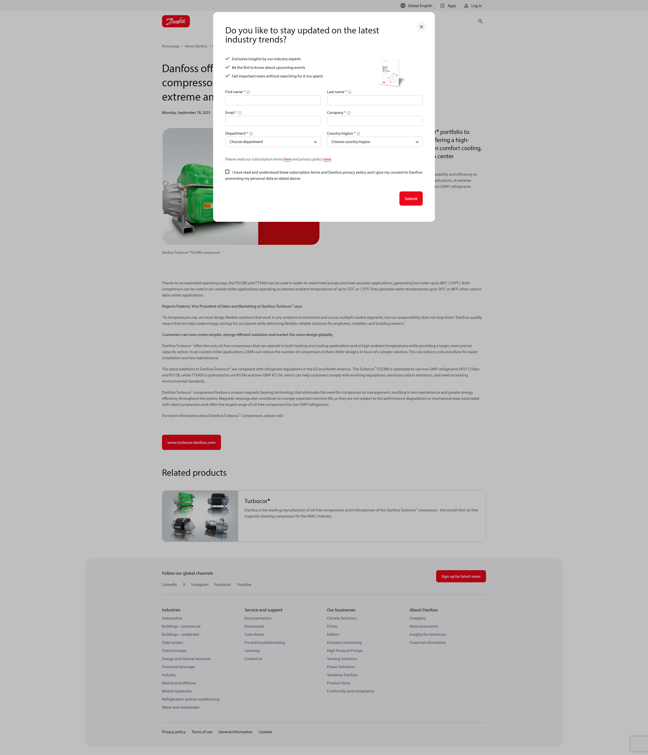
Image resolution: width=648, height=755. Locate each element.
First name (235, 91)
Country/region (341, 133)
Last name (337, 91)
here (287, 159)
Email (231, 112)
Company (336, 112)
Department (236, 133)
